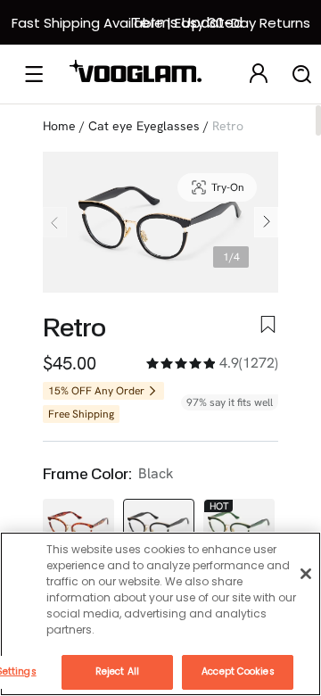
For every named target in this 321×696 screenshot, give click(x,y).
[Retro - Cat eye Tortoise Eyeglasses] (78, 525)
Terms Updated (187, 22)
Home (59, 126)
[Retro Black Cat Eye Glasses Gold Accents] (158, 525)
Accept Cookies (238, 671)
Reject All (117, 671)
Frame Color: (87, 474)
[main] (160, 614)
